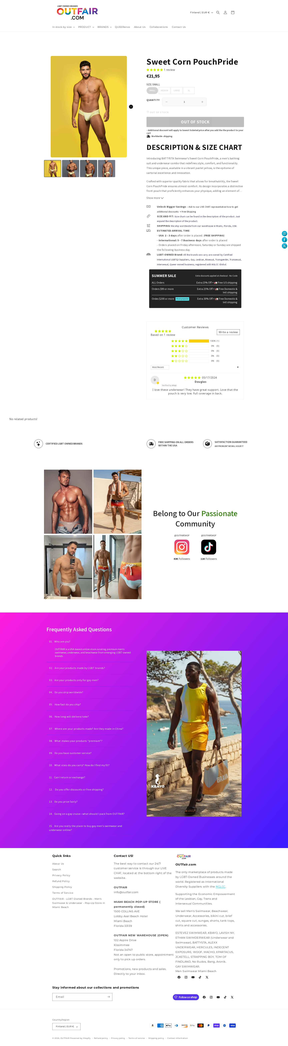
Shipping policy (156, 1038)
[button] (63, 26)
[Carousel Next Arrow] (131, 107)
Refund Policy (61, 881)
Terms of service (136, 1038)
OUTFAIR (65, 1038)
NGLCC (220, 886)
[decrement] (166, 102)
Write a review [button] (228, 332)
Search (56, 869)
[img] (192, 377)
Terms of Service (62, 892)
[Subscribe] (108, 997)
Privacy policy (118, 1038)
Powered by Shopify (80, 1038)
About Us (58, 863)
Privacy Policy (61, 875)
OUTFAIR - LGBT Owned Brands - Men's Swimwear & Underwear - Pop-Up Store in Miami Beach (78, 902)
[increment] (202, 102)
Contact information (177, 1038)
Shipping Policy (62, 887)
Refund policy (101, 1038)
